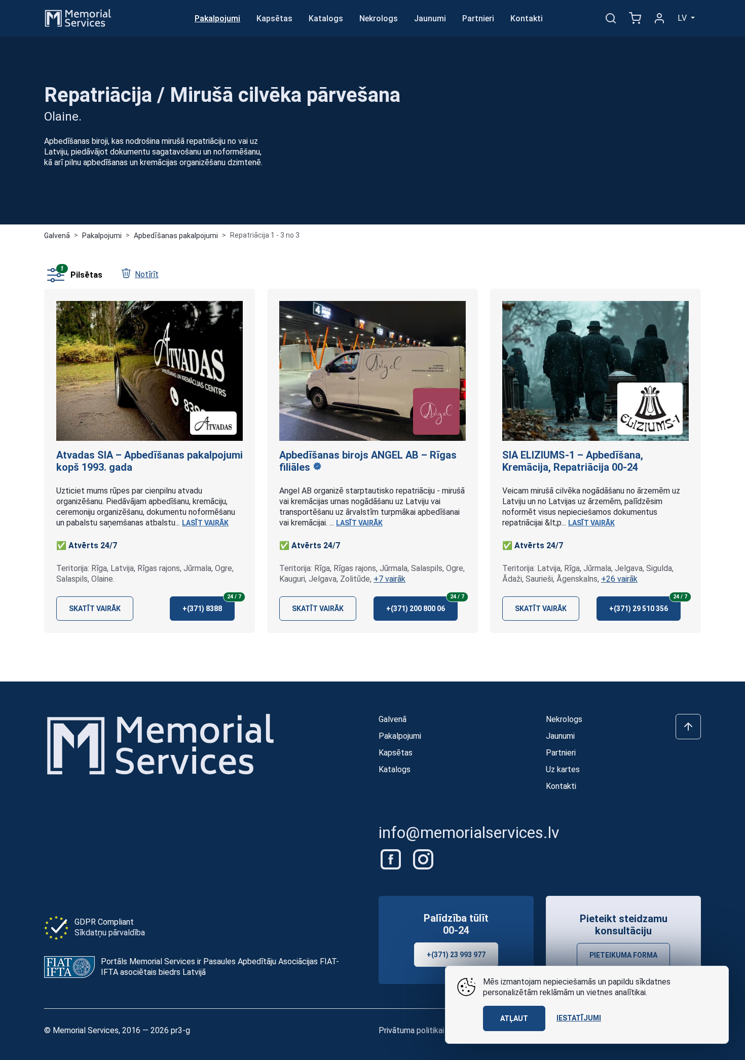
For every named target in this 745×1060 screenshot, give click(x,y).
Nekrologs (378, 18)
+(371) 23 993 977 (456, 955)
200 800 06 (422, 604)
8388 (208, 604)
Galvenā (57, 236)
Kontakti (526, 18)
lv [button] (683, 18)
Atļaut (514, 1018)
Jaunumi (430, 18)
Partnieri (478, 18)
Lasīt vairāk (205, 522)
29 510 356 (645, 604)
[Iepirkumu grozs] (635, 18)
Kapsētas (274, 18)
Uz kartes (563, 769)
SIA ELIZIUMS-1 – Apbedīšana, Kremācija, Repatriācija (572, 461)
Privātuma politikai (411, 1030)
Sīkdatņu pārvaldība (109, 932)
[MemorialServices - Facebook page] (392, 858)
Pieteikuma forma (623, 955)
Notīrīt (147, 274)
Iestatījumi (578, 1018)
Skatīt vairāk (95, 608)
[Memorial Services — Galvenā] (78, 17)
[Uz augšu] (688, 726)
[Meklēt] (611, 18)
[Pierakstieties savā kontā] (659, 18)
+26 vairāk (619, 579)
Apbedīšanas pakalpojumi (176, 236)
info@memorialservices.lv (469, 832)
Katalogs (326, 18)
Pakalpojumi (217, 18)
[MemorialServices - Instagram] (423, 858)
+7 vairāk (389, 579)
